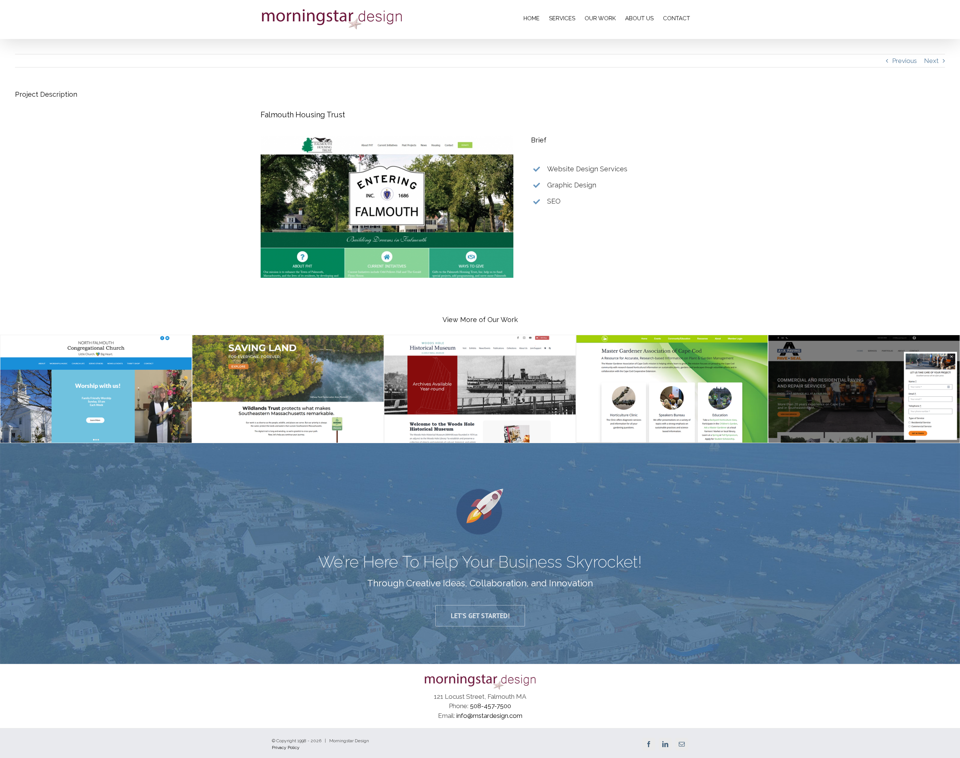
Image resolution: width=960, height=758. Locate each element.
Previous (904, 60)
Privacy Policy (286, 747)
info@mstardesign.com (489, 715)
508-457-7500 (490, 706)
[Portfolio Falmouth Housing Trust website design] (387, 138)
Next (931, 60)
